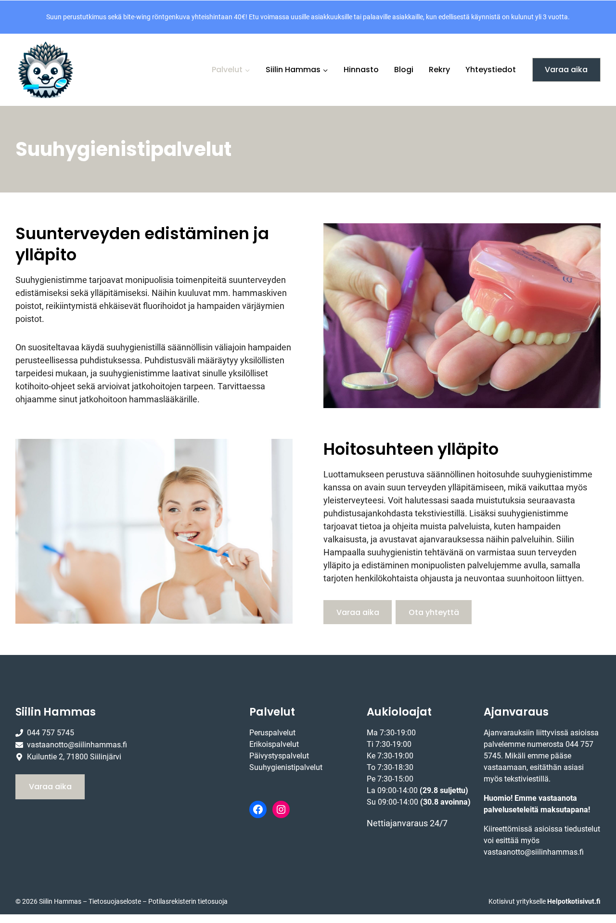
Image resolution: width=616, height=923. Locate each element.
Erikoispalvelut (274, 744)
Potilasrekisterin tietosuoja (188, 901)
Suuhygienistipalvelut (285, 767)
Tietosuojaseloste (115, 901)
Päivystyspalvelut (279, 755)
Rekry (439, 69)
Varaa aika (566, 69)
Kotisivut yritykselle (544, 901)
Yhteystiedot (490, 69)
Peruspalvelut (272, 732)
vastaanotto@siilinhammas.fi (534, 852)
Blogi (403, 69)
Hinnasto (361, 69)
